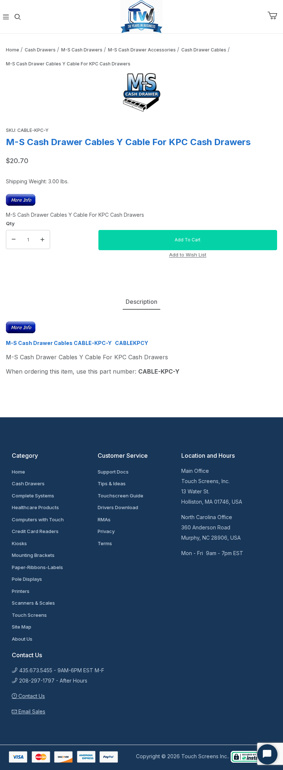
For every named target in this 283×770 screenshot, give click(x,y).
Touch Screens (29, 615)
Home (12, 50)
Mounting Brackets (33, 555)
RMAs (104, 519)
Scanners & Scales (33, 603)
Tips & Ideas (112, 483)
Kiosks (19, 543)
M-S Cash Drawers (81, 50)
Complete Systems (33, 496)
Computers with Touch (38, 519)
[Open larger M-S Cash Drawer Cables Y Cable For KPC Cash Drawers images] (141, 92)
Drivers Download (118, 507)
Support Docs (113, 472)
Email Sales (31, 711)
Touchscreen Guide (120, 496)
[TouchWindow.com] (141, 16)
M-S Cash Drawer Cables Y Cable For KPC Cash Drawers (68, 63)
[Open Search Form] (18, 16)
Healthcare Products (35, 507)
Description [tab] (141, 301)
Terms (105, 543)
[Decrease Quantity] (13, 239)
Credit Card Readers (35, 531)
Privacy (106, 531)
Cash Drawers (40, 50)
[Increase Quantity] (42, 239)
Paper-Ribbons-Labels (37, 567)
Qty (10, 223)
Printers (20, 591)
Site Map (21, 627)
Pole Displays (27, 579)
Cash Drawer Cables (203, 50)
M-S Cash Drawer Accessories (142, 50)
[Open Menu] (6, 16)
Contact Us (31, 696)
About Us (22, 639)
